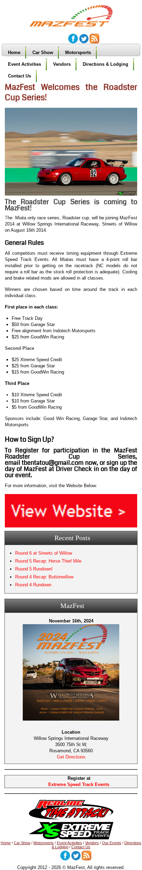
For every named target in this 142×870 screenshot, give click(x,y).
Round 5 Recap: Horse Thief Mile (48, 561)
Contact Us (19, 75)
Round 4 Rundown (33, 584)
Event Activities (24, 64)
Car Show (42, 52)
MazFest (74, 13)
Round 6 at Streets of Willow (43, 553)
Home (14, 52)
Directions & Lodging (105, 64)
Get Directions (71, 756)
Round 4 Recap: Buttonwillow (44, 576)
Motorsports (78, 52)
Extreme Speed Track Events (78, 784)
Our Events (111, 843)
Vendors (62, 64)
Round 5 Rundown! (34, 569)
